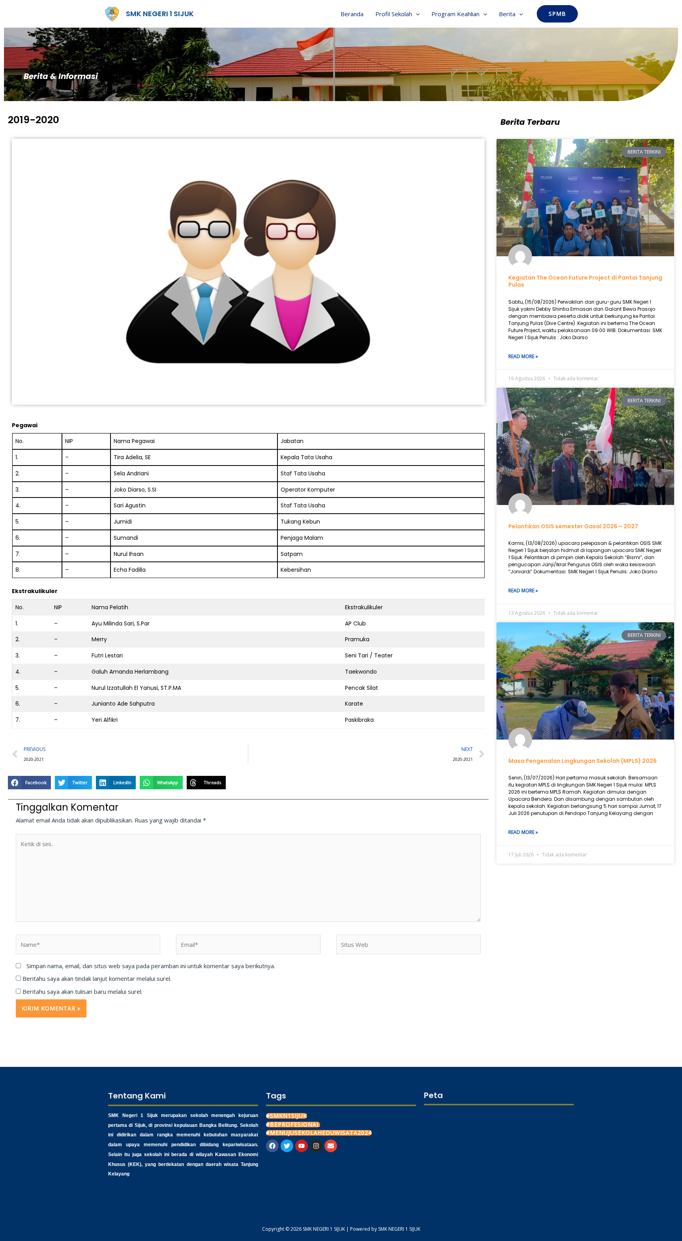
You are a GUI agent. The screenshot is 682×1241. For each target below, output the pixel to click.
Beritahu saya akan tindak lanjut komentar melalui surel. (96, 978)
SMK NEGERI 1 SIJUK (160, 14)
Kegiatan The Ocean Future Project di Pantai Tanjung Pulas (585, 281)
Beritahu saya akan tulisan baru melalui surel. (82, 991)
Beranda (352, 14)
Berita (507, 14)
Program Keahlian (455, 14)
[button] (416, 14)
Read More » (523, 356)
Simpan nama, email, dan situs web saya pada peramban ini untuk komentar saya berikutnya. (150, 966)
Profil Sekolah (393, 14)
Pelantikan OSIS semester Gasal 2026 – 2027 (573, 526)
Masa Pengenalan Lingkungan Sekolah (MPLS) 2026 (582, 761)
